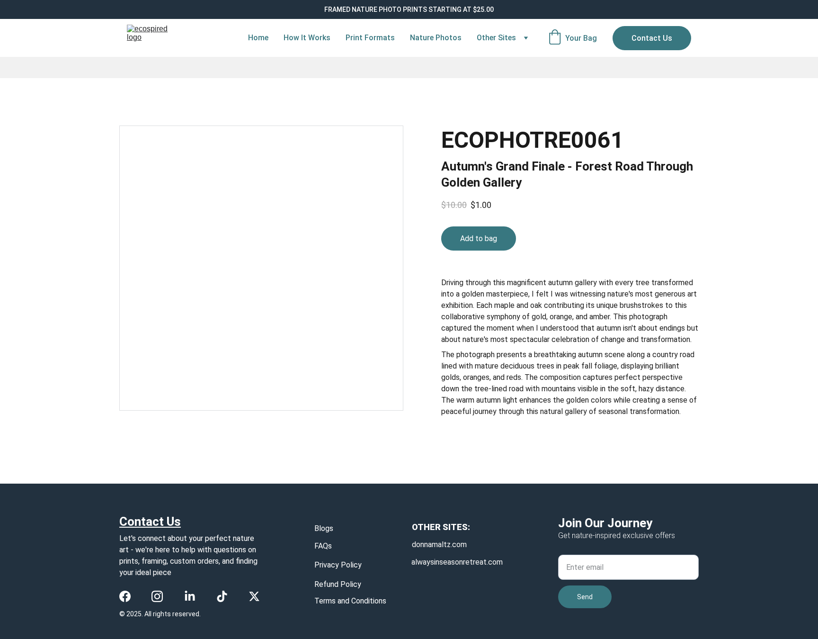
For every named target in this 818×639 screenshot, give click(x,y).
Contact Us (651, 38)
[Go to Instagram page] (157, 596)
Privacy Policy (338, 564)
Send (585, 597)
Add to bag (478, 238)
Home (258, 37)
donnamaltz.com (439, 544)
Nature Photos (436, 37)
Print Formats (370, 37)
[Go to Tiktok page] (222, 596)
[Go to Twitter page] (254, 596)
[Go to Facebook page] (125, 596)
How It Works (307, 37)
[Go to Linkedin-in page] (190, 596)
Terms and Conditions (350, 600)
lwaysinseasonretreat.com (459, 562)
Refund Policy (337, 584)
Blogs (323, 528)
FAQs (323, 545)
